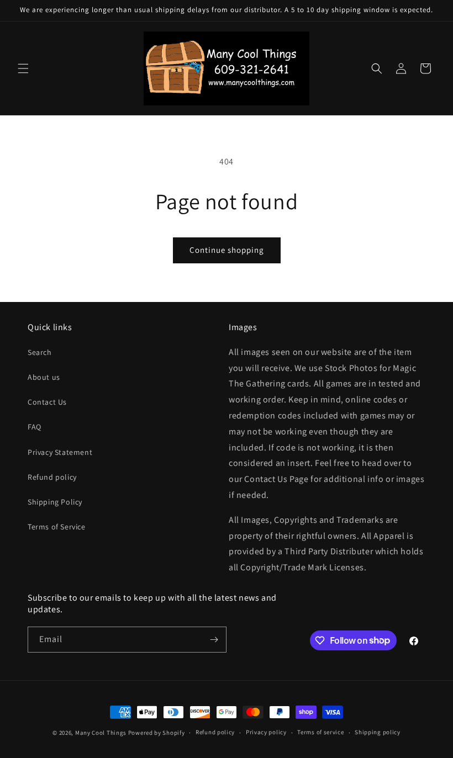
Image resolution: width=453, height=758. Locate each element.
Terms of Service (57, 527)
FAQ (34, 427)
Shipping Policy (55, 502)
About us (44, 377)
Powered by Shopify (156, 732)
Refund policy (52, 477)
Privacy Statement (60, 452)
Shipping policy (378, 732)
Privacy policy (266, 732)
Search (40, 352)
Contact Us (47, 402)
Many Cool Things (101, 732)
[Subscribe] (214, 640)
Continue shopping (226, 250)
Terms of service (320, 732)
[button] (23, 68)
